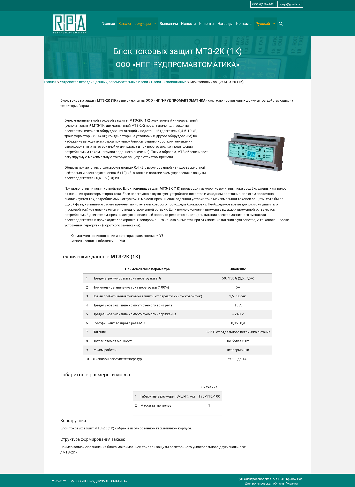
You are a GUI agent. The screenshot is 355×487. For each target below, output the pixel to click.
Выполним (169, 23)
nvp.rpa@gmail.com (290, 4)
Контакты (244, 23)
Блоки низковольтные (169, 82)
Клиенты (206, 23)
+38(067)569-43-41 (262, 4)
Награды (225, 23)
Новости (188, 23)
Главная (108, 23)
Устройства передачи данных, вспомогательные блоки (104, 82)
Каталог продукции (134, 23)
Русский (263, 23)
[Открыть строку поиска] (280, 23)
